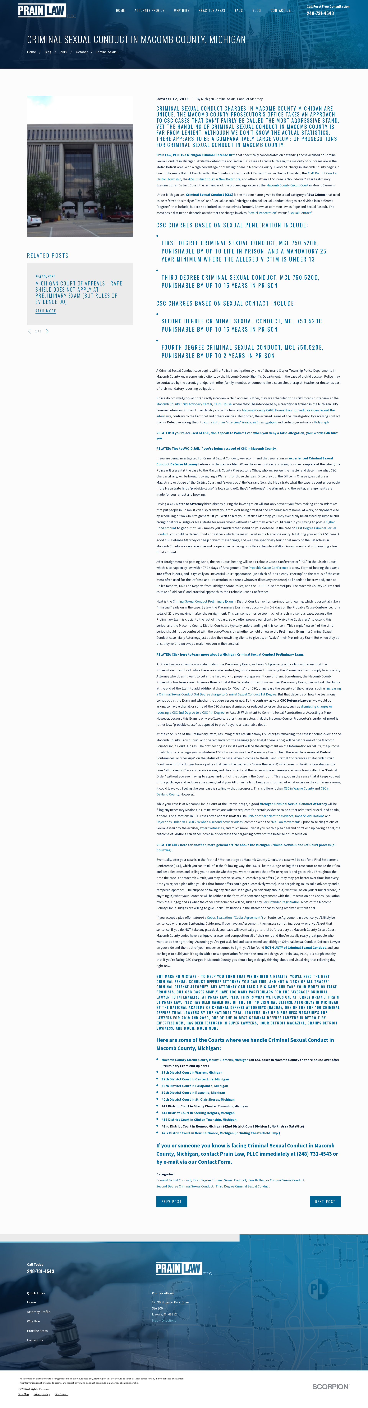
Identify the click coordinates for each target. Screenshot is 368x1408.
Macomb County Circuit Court (287, 185)
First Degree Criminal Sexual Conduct (219, 243)
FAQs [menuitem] (239, 10)
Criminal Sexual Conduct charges (201, 108)
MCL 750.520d (299, 277)
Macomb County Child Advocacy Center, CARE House (194, 404)
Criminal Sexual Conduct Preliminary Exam (203, 601)
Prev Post (172, 1201)
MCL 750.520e (303, 347)
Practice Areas (37, 1330)
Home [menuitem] (120, 10)
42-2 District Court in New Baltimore (214, 179)
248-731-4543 (320, 13)
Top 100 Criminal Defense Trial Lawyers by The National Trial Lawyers (248, 1010)
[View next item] (47, 331)
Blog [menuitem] (256, 10)
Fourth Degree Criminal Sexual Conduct (221, 347)
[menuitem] (23, 1394)
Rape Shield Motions (309, 816)
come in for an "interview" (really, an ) (240, 422)
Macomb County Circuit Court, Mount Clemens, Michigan (205, 1060)
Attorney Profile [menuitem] (149, 10)
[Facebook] (305, 1270)
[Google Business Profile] (327, 1270)
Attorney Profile (38, 1312)
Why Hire (33, 1321)
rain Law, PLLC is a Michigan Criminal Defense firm (196, 155)
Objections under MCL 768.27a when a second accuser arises (199, 822)
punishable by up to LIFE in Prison (213, 251)
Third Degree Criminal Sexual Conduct (219, 277)
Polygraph (321, 422)
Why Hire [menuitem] (181, 10)
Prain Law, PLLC (239, 1153)
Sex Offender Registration (281, 902)
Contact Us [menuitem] (281, 10)
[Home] (47, 10)
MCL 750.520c (303, 321)
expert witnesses (212, 828)
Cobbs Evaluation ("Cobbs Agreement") (235, 917)
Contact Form (214, 1161)
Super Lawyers (242, 1022)
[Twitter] (338, 1270)
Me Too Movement (285, 822)
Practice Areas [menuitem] (212, 10)
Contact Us (35, 1340)
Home (31, 1302)
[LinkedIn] (316, 1270)
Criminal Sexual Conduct (173, 1180)
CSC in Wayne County (299, 788)
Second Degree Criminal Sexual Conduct (221, 321)
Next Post (325, 1201)
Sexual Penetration (262, 213)
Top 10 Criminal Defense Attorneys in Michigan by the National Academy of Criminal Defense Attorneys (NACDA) (247, 1005)
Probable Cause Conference (268, 567)
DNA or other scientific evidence (270, 816)
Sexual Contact (300, 213)
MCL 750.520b (298, 243)
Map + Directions (164, 1320)
